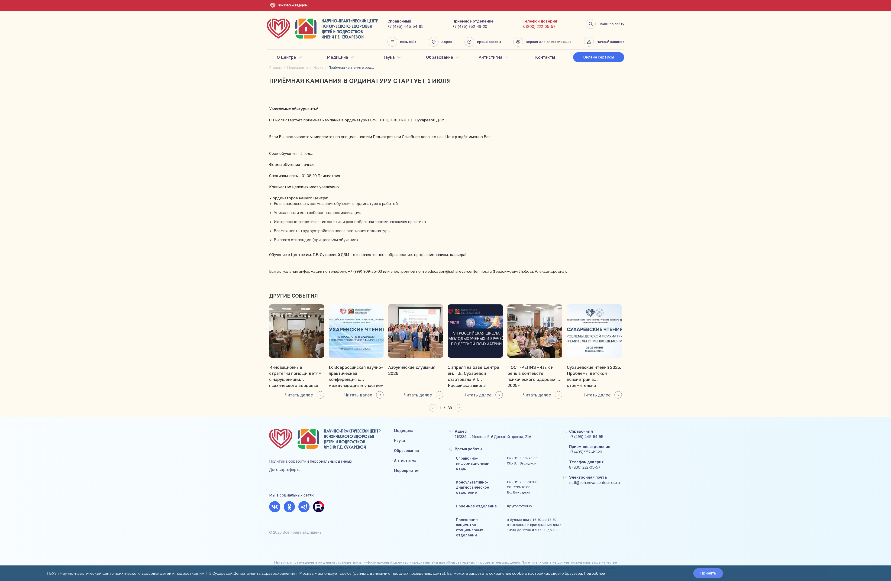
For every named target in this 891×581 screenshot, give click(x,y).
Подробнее (594, 573)
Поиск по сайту (611, 24)
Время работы (489, 42)
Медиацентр (297, 67)
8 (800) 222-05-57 (539, 26)
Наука (388, 57)
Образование (439, 57)
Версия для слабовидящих (548, 42)
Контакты (545, 57)
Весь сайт (408, 42)
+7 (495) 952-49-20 (469, 26)
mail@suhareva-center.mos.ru (594, 482)
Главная (275, 67)
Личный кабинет (610, 42)
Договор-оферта (284, 469)
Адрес (446, 42)
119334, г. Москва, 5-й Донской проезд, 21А (493, 436)
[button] (432, 408)
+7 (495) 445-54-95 (405, 26)
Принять (708, 573)
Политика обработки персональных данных (310, 461)
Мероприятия (406, 470)
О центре (286, 57)
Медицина (337, 57)
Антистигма (490, 57)
